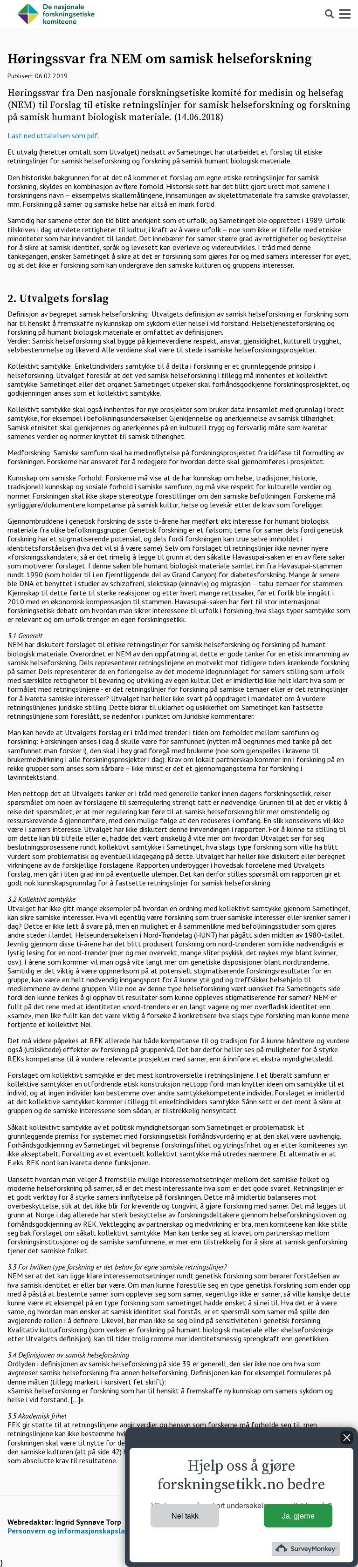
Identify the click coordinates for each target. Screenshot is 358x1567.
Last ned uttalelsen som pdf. (53, 135)
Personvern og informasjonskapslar (67, 1530)
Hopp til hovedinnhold (34, 4)
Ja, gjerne (298, 1515)
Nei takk (185, 1515)
